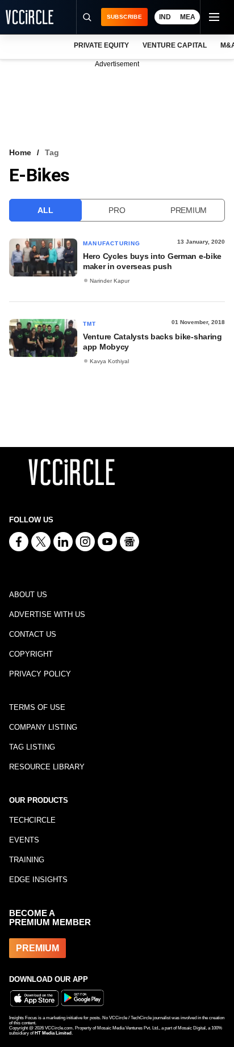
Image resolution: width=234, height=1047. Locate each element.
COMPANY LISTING (43, 727)
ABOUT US (28, 594)
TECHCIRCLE (32, 820)
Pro (116, 210)
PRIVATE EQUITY (101, 45)
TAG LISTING (32, 747)
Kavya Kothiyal (109, 361)
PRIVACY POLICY (40, 674)
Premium (188, 210)
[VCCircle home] (29, 17)
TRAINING (26, 860)
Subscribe (124, 17)
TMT (90, 324)
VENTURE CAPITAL (174, 45)
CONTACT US (32, 634)
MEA (187, 17)
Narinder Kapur (109, 281)
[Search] (87, 17)
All (45, 210)
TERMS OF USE (37, 707)
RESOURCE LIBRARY (47, 767)
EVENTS (24, 840)
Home (20, 152)
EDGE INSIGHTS (38, 879)
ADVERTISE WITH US (47, 614)
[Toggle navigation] (213, 17)
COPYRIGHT (31, 654)
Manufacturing (112, 243)
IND (165, 17)
